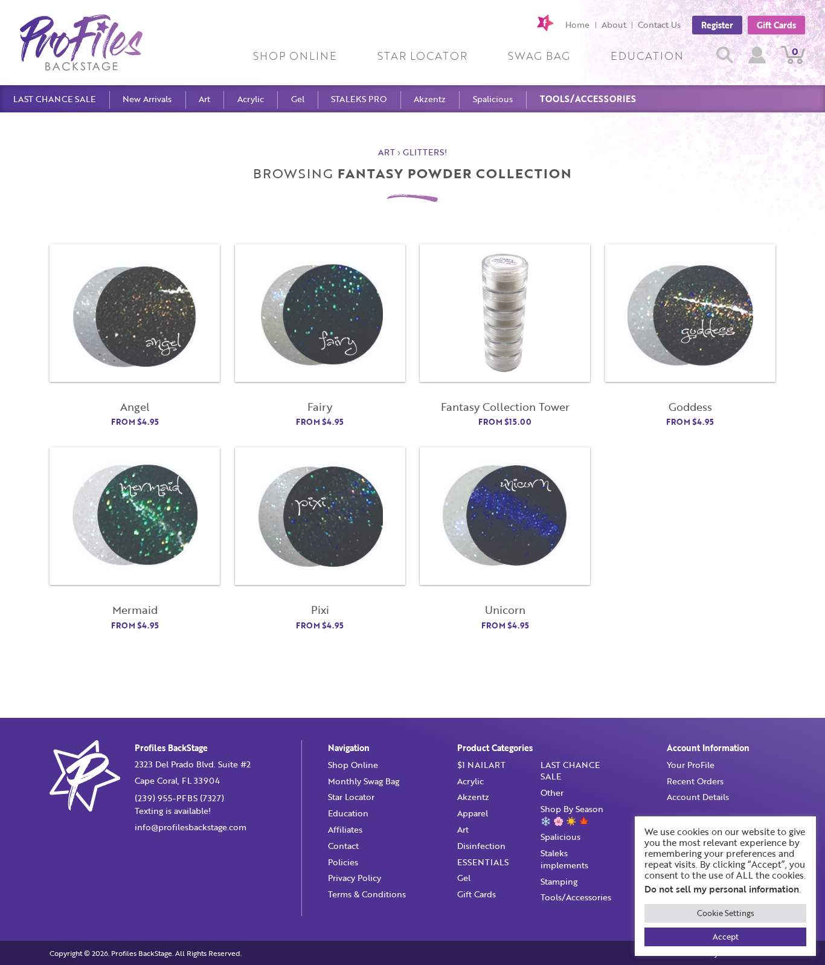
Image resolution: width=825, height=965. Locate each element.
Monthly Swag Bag (363, 781)
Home (577, 24)
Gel (297, 98)
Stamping (559, 881)
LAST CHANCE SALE (54, 98)
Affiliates (345, 829)
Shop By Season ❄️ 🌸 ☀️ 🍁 (572, 814)
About (614, 24)
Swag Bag (539, 55)
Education (647, 55)
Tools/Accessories (588, 98)
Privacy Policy (354, 877)
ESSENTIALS (483, 862)
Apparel (472, 813)
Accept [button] (726, 937)
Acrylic (250, 98)
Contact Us (659, 24)
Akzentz (430, 98)
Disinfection (481, 845)
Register (717, 24)
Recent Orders (695, 781)
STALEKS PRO (359, 98)
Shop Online (295, 55)
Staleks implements (564, 859)
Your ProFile (690, 764)
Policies (343, 862)
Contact (343, 845)
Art (204, 98)
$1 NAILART (481, 764)
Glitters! (425, 152)
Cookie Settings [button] (725, 913)
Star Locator (422, 55)
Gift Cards (776, 24)
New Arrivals (147, 98)
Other (552, 792)
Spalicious (493, 98)
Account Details (698, 796)
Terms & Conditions (367, 894)
